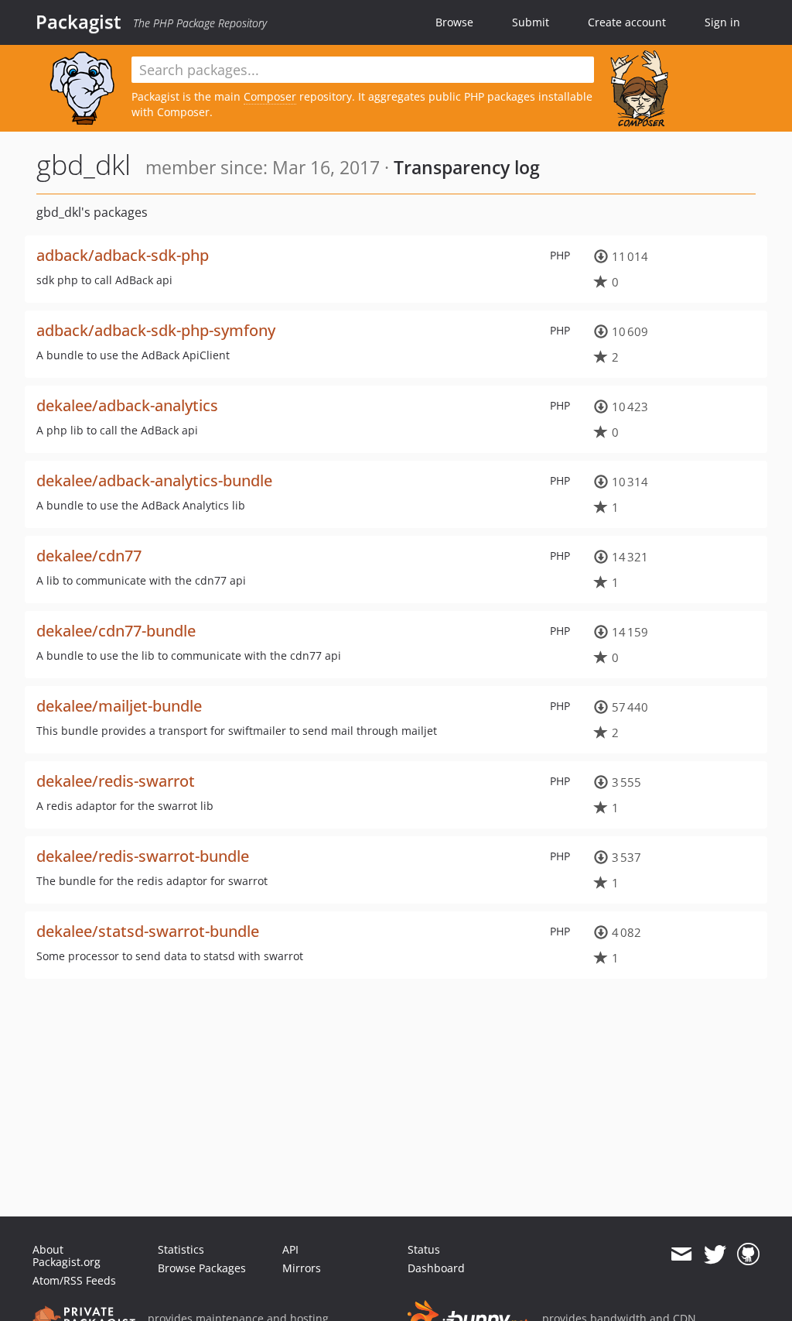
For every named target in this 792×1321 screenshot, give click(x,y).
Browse (454, 22)
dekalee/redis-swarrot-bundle (142, 856)
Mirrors (301, 1268)
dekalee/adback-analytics (127, 405)
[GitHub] (748, 1254)
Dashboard (436, 1268)
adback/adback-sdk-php (122, 255)
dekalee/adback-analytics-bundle (154, 480)
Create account (627, 22)
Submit (530, 22)
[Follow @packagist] (715, 1254)
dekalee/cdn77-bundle (116, 630)
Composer (270, 96)
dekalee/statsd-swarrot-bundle (147, 931)
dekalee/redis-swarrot (115, 780)
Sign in (722, 22)
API (290, 1249)
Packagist (78, 21)
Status (424, 1249)
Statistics (181, 1249)
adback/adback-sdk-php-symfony (155, 330)
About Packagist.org (66, 1255)
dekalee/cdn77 (89, 555)
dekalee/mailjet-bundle (119, 705)
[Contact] (681, 1254)
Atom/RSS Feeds (74, 1280)
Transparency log (467, 167)
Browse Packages (202, 1268)
